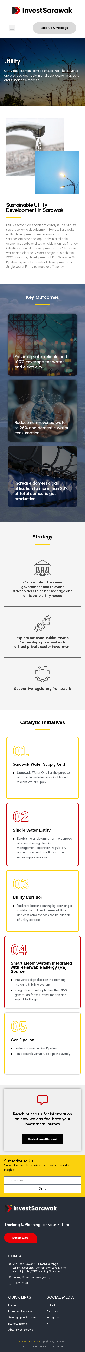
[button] (12, 28)
